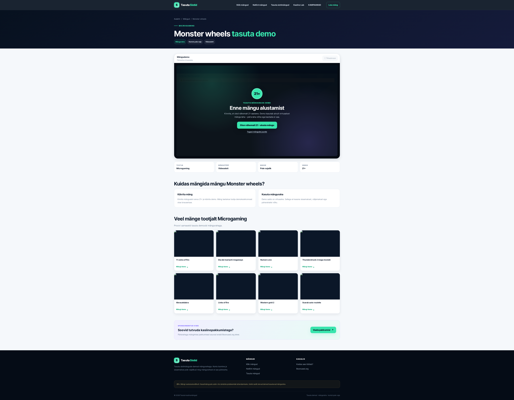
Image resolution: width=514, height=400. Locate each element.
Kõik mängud (243, 5)
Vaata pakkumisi (323, 330)
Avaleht (177, 19)
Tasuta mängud (253, 373)
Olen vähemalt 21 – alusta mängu (257, 125)
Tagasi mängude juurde (257, 132)
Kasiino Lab (298, 5)
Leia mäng (333, 5)
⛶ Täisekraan (330, 58)
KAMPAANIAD (314, 5)
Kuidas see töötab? (304, 364)
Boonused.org (302, 369)
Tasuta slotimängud (280, 5)
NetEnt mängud (260, 5)
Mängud (186, 19)
